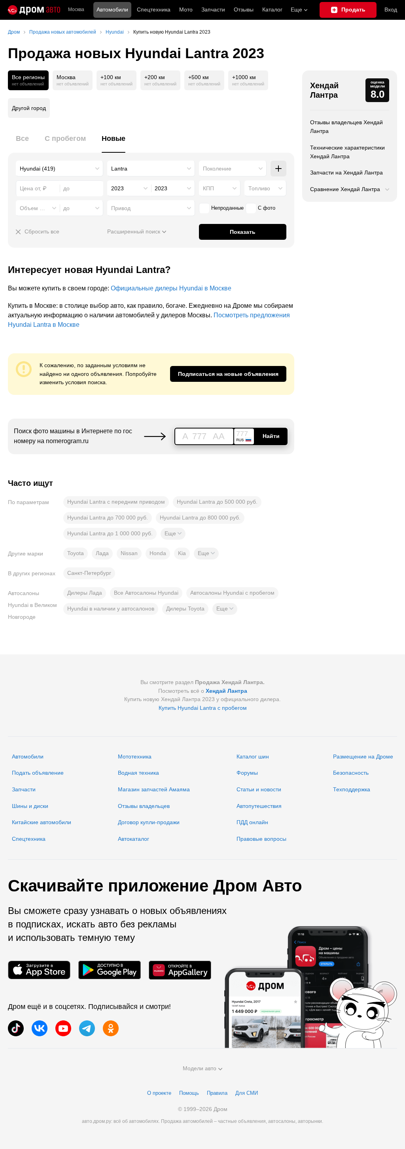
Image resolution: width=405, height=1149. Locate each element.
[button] (173, 534)
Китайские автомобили (41, 822)
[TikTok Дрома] (16, 1028)
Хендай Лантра (324, 90)
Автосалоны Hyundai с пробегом (232, 593)
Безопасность (351, 773)
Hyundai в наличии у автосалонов (110, 608)
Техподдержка (351, 789)
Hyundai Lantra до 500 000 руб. (217, 502)
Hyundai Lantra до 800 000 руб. (200, 517)
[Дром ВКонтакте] (39, 1028)
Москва (76, 9)
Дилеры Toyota (185, 608)
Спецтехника (28, 839)
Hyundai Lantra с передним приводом (116, 502)
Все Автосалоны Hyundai (146, 593)
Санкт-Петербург (89, 573)
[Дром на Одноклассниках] (111, 1028)
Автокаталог (133, 839)
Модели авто (199, 1068)
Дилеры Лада (84, 593)
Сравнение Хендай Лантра (345, 189)
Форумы (247, 773)
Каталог (272, 9)
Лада (102, 553)
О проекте (159, 1093)
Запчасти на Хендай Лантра (346, 172)
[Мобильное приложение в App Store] (39, 970)
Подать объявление (38, 773)
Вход (390, 9)
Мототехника (134, 756)
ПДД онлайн (252, 822)
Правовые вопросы (261, 839)
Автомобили (112, 9)
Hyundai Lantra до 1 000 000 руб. (110, 533)
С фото (266, 208)
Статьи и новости (259, 789)
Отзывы (244, 9)
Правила (217, 1093)
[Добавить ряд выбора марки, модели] (278, 168)
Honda (158, 553)
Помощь (189, 1093)
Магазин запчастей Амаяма (154, 789)
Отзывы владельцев (144, 806)
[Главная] (34, 10)
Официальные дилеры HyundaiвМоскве (171, 288)
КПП (208, 188)
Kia (182, 553)
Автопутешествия (259, 806)
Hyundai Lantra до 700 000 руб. (107, 517)
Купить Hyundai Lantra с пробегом (203, 708)
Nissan (129, 553)
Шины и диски (30, 806)
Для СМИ (246, 1093)
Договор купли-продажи (149, 822)
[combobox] (59, 168)
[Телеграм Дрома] (87, 1028)
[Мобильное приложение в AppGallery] (180, 970)
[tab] (22, 143)
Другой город (29, 108)
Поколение (217, 168)
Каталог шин (253, 756)
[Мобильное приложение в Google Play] (109, 970)
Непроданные (227, 208)
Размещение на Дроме (363, 756)
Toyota (75, 553)
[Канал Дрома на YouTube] (63, 1028)
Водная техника (138, 773)
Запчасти (213, 9)
